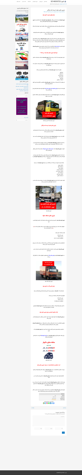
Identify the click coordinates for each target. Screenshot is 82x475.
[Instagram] (47, 403)
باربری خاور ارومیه (26, 87)
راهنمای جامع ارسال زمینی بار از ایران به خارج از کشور (22, 84)
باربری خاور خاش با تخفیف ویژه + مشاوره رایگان (22, 86)
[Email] (43, 403)
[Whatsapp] (48, 403)
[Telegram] (45, 403)
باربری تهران (41, 1)
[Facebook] (53, 403)
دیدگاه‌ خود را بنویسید (62, 11)
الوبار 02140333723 (57, 1)
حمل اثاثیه (29, 1)
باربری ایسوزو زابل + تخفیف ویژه (24, 90)
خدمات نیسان (24, 1)
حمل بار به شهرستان (56, 11)
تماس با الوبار (18, 1)
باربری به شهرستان (35, 1)
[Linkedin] (50, 403)
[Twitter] (52, 403)
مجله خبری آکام (26, 117)
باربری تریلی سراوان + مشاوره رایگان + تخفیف (22, 89)
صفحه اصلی (45, 1)
